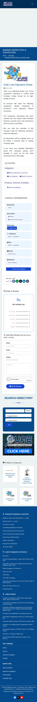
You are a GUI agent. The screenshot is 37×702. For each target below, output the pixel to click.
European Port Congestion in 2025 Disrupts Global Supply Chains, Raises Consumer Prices (17, 598)
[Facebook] (13, 281)
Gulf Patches (6, 574)
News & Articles (7, 668)
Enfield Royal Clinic (7, 589)
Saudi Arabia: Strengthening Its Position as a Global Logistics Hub (18, 617)
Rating (8, 357)
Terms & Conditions (9, 655)
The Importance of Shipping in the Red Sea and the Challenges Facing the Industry (18, 603)
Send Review (16, 386)
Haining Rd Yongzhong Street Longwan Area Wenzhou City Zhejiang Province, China (17, 564)
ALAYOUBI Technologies (9, 578)
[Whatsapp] (17, 281)
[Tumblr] (27, 281)
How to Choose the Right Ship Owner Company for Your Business (17, 637)
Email (8, 350)
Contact (5, 658)
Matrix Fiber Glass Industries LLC (11, 585)
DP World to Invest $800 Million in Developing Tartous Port (17, 613)
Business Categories (9, 671)
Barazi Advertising (28, 689)
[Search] (9, 425)
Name (8, 343)
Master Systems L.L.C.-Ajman (10, 521)
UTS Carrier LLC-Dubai (8, 524)
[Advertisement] (18, 27)
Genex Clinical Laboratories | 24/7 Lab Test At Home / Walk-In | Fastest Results (18, 581)
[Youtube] (21, 697)
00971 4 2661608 (13, 245)
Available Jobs (7, 678)
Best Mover (6, 556)
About (4, 647)
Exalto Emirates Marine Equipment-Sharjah (13, 534)
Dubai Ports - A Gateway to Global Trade (13, 633)
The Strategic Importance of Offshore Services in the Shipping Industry (18, 630)
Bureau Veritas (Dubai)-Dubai (10, 543)
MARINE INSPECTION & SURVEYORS (17, 58)
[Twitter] (20, 281)
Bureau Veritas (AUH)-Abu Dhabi (11, 537)
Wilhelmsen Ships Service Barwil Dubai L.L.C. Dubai (16, 518)
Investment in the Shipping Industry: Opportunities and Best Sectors (18, 625)
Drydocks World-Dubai (8, 540)
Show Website (12, 262)
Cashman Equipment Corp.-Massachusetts (13, 530)
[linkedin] (24, 281)
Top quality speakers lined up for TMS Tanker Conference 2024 (18, 621)
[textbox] (18, 416)
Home (4, 55)
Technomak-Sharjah (8, 546)
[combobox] (18, 415)
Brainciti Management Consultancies (12, 568)
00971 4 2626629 (13, 236)
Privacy (5, 651)
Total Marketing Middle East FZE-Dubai (12, 527)
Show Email (11, 254)
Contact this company (18, 269)
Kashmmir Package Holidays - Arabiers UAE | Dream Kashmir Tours (18, 559)
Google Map (12, 228)
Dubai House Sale (7, 571)
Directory (11, 55)
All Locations (7, 675)
